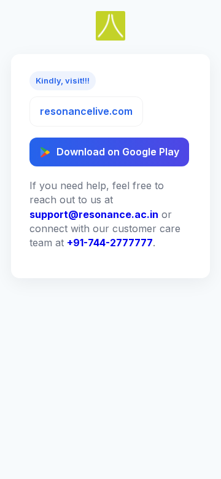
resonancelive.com (86, 111)
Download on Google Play (117, 152)
